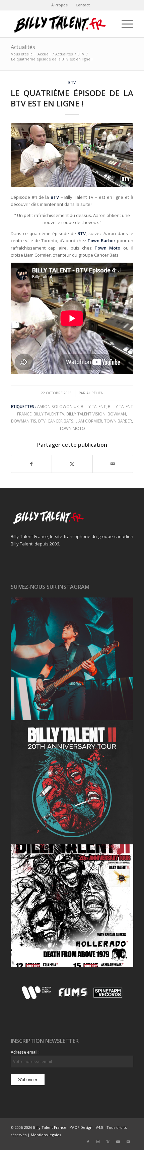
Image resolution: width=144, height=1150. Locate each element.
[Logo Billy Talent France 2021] (60, 23)
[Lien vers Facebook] (88, 1142)
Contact (83, 4)
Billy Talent (93, 406)
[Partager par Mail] (113, 464)
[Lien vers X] (108, 1142)
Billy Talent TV (48, 413)
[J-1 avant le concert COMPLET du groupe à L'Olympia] (72, 782)
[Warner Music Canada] (37, 998)
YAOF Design (81, 1127)
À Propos (59, 4)
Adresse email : (25, 1052)
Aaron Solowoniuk (58, 406)
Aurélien (94, 393)
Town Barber (118, 421)
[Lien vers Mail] (128, 1142)
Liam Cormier (88, 421)
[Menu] (124, 23)
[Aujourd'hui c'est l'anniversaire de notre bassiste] (72, 659)
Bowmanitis (23, 421)
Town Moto (72, 428)
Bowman (116, 413)
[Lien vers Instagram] (98, 1142)
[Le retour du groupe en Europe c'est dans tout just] (72, 905)
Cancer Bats (60, 421)
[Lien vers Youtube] (118, 1142)
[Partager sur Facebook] (31, 464)
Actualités (23, 47)
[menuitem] (59, 5)
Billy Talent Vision (85, 413)
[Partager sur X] (72, 464)
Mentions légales (46, 1134)
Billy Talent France (49, 1127)
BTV (72, 82)
